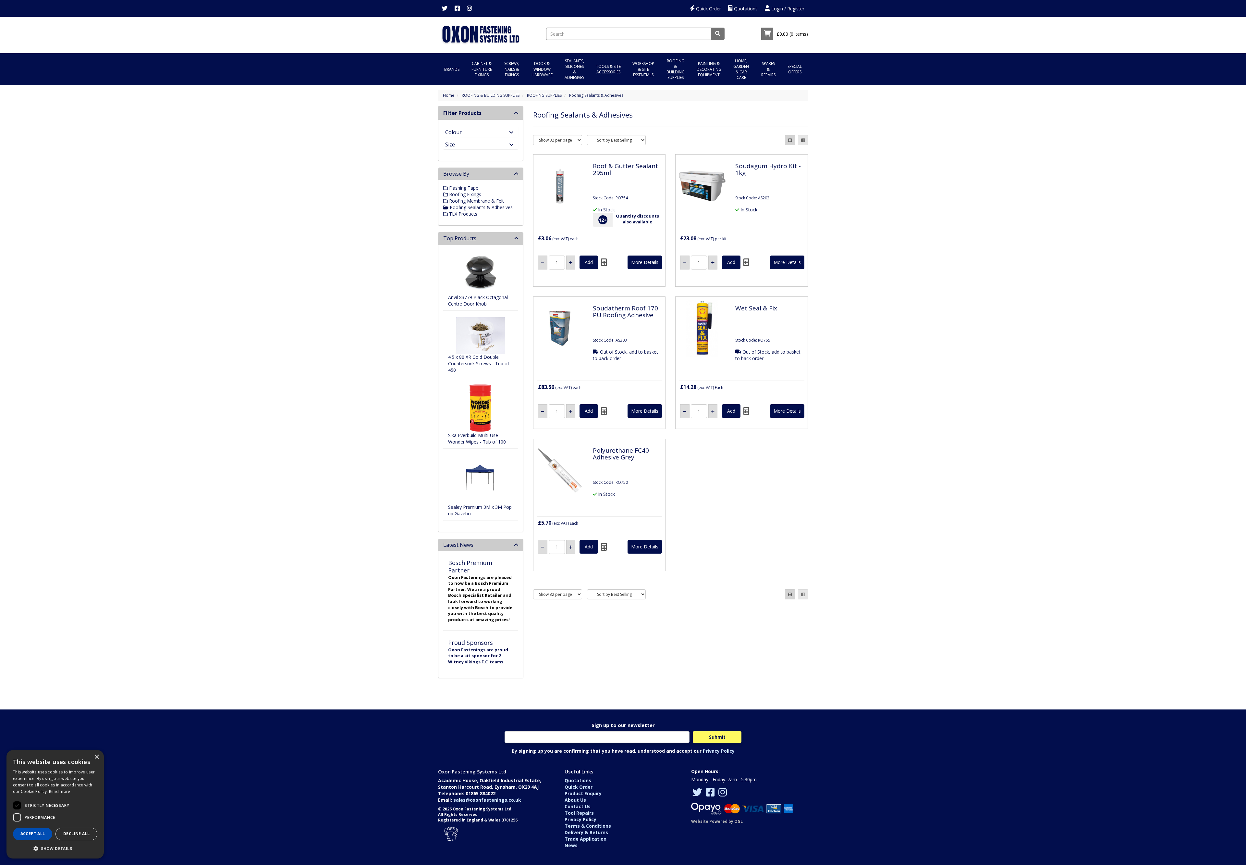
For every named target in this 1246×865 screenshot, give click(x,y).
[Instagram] (469, 8)
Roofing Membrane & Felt (476, 201)
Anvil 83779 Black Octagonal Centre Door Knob (478, 300)
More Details (644, 262)
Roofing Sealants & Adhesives (596, 95)
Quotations (745, 9)
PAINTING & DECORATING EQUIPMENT (709, 69)
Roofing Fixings (464, 194)
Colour (453, 132)
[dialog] (55, 804)
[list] (803, 140)
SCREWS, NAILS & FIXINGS (511, 69)
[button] (55, 848)
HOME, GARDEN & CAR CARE (741, 69)
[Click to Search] (718, 34)
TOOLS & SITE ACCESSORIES (608, 69)
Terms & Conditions (588, 826)
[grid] (790, 140)
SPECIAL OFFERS (795, 69)
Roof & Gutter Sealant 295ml (625, 169)
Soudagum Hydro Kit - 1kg (768, 169)
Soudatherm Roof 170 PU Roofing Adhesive (625, 311)
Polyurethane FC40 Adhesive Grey (621, 453)
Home (448, 95)
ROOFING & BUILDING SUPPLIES (675, 69)
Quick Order (708, 9)
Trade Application (585, 839)
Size (450, 144)
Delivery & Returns (586, 832)
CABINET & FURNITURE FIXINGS (481, 69)
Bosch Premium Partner (470, 566)
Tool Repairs (579, 813)
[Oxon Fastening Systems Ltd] (480, 33)
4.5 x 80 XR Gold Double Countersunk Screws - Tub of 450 (478, 363)
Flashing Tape (463, 188)
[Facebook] (457, 8)
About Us (575, 800)
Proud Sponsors (470, 642)
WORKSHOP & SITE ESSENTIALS (643, 69)
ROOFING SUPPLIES (544, 95)
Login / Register (787, 9)
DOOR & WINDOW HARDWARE (542, 69)
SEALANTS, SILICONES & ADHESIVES (574, 69)
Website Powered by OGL (717, 821)
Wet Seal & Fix (756, 308)
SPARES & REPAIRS (768, 69)
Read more (59, 791)
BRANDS (451, 69)
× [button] (96, 757)
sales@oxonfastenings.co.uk (487, 800)
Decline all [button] (76, 833)
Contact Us (578, 806)
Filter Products (462, 113)
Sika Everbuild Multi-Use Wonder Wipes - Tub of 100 (477, 438)
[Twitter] (444, 8)
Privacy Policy (719, 751)
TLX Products (462, 214)
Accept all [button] (32, 833)
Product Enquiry (583, 793)
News (571, 845)
